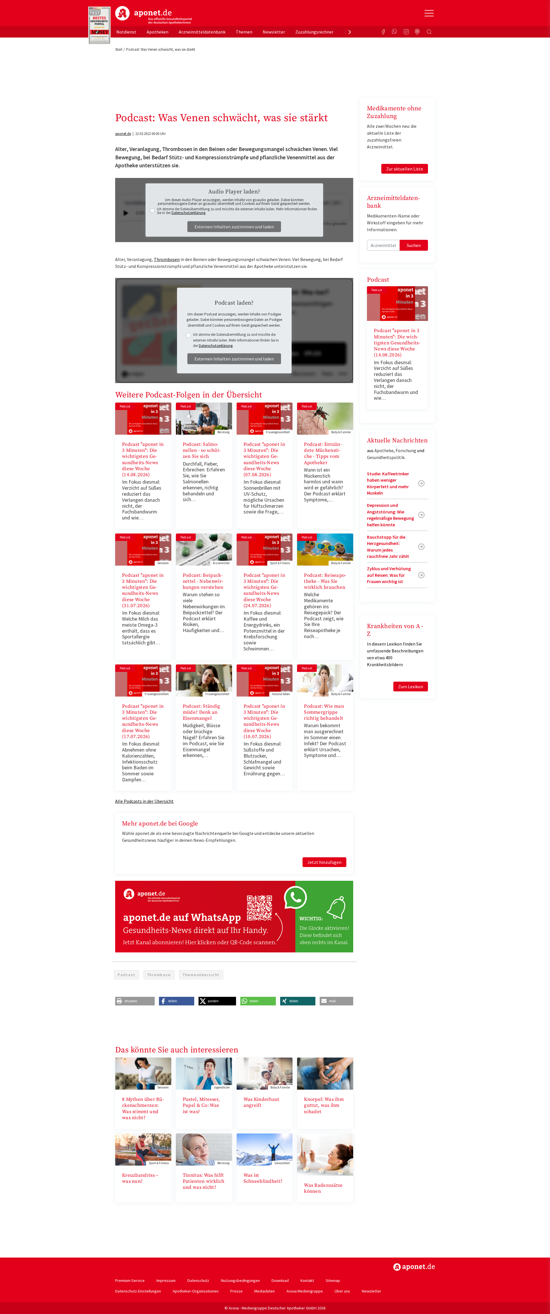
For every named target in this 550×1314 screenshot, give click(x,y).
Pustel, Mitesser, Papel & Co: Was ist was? (201, 1105)
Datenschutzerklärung (188, 212)
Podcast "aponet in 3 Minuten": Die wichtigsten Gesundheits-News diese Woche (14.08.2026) (143, 459)
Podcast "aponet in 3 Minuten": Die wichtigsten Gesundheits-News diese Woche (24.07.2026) (264, 590)
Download (280, 1280)
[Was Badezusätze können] (325, 1154)
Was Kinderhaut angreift (261, 1102)
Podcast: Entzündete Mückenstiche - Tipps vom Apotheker (323, 453)
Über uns (342, 1291)
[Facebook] (383, 32)
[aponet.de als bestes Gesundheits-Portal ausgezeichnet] (99, 25)
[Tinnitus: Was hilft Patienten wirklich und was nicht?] (204, 1149)
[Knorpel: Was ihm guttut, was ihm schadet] (325, 1073)
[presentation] (349, 32)
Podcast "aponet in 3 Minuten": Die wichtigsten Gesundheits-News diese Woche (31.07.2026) (143, 590)
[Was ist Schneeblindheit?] (265, 1149)
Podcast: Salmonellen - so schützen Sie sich (202, 450)
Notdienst (126, 32)
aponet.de (123, 133)
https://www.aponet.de (414, 1267)
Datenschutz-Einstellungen (138, 1291)
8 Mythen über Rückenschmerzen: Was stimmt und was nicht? (143, 1108)
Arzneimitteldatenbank (202, 32)
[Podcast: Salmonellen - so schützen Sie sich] (204, 418)
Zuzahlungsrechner (314, 32)
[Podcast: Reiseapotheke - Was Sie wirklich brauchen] (325, 549)
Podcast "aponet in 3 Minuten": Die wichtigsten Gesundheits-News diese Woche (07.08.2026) (264, 459)
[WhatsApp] (394, 32)
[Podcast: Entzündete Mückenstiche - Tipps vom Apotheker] (325, 418)
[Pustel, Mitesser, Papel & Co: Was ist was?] (204, 1073)
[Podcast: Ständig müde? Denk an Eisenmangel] (204, 680)
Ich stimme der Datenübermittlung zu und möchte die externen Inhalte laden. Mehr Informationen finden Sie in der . (237, 211)
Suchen (414, 245)
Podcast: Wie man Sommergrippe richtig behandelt (324, 712)
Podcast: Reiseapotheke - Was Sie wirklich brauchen (325, 581)
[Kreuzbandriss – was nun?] (143, 1149)
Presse (236, 1291)
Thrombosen (167, 259)
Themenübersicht (201, 974)
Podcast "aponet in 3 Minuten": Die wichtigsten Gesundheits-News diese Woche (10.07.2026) (264, 721)
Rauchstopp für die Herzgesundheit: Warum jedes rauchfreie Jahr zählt (388, 546)
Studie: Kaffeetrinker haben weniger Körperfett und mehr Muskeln (388, 483)
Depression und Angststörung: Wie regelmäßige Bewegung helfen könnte (390, 514)
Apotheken (157, 32)
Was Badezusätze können (323, 1188)
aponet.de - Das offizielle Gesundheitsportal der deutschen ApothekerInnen (153, 15)
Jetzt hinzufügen (324, 862)
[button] (135, 1001)
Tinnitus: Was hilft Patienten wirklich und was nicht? (203, 1181)
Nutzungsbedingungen (240, 1280)
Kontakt (307, 1280)
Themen (244, 32)
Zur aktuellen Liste (404, 169)
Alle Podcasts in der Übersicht (144, 801)
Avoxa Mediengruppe (304, 1291)
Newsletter (274, 32)
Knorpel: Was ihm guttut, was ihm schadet (324, 1105)
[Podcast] (417, 32)
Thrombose (159, 974)
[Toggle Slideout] (429, 13)
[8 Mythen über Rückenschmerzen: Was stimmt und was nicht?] (143, 1073)
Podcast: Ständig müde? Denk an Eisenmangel (201, 712)
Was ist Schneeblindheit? (263, 1178)
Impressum (166, 1280)
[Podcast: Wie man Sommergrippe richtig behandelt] (325, 680)
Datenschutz (198, 1280)
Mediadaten (264, 1291)
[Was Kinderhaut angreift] (265, 1073)
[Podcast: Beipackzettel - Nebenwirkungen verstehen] (204, 549)
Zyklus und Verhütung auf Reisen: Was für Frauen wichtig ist (389, 575)
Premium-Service (130, 1280)
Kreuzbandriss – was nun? (140, 1178)
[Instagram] (406, 32)
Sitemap (333, 1280)
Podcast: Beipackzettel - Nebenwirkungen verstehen (203, 581)
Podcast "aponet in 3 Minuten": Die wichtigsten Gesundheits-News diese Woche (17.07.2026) (143, 721)
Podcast (126, 974)
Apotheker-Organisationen (196, 1291)
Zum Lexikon (410, 686)
